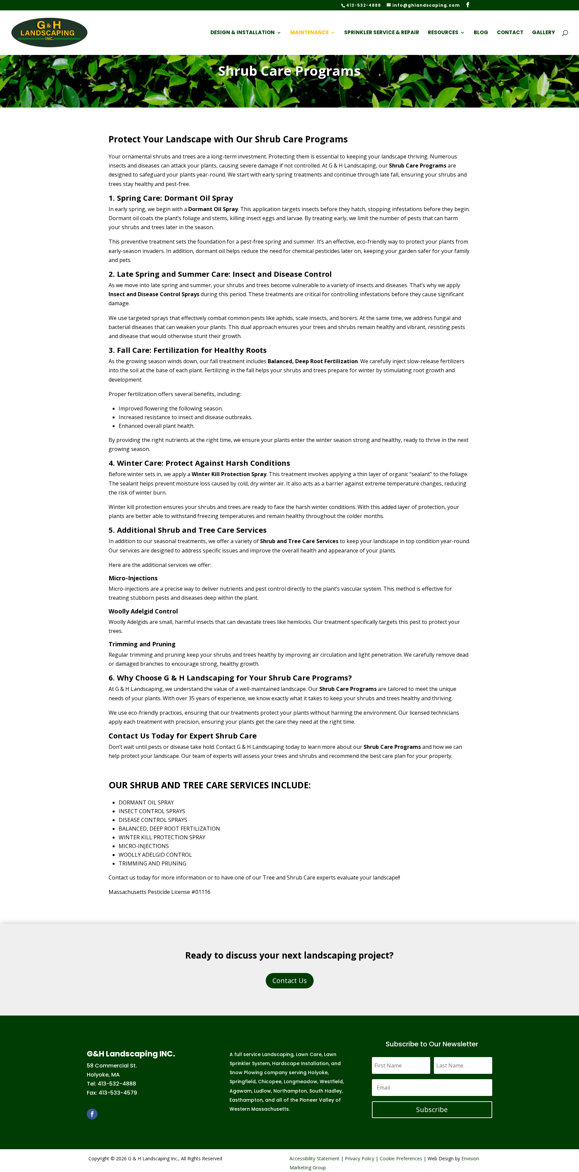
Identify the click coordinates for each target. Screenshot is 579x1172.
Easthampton (246, 1100)
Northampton (290, 1091)
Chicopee (269, 1081)
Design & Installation (242, 33)
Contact (510, 33)
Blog (481, 33)
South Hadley (325, 1091)
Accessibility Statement (314, 1158)
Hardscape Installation (300, 1063)
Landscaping (278, 1054)
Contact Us (289, 980)
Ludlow (262, 1091)
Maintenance (309, 33)
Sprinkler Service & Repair (381, 33)
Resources (443, 33)
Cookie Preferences (401, 1158)
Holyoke (318, 1072)
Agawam (241, 1091)
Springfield (243, 1081)
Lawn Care (309, 1054)
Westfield (331, 1081)
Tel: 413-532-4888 (111, 1084)
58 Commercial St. (112, 1065)
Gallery (543, 33)
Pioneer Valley (317, 1100)
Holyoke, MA (103, 1075)
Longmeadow (300, 1081)
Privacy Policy (359, 1158)
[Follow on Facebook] (92, 1114)
